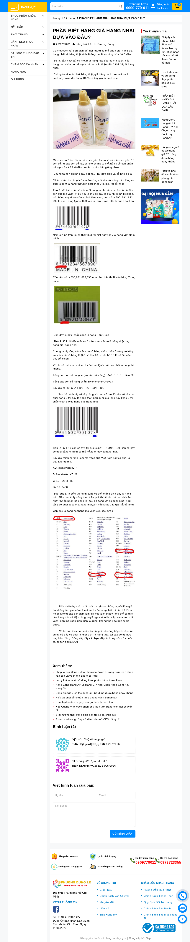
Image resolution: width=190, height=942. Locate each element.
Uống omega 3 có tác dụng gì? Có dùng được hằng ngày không (94, 692)
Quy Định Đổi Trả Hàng (158, 902)
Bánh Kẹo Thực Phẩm (22, 43)
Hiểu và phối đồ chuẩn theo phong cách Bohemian (86, 697)
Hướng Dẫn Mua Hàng (157, 889)
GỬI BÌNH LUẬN (122, 833)
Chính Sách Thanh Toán (158, 895)
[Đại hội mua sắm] (160, 206)
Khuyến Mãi (107, 902)
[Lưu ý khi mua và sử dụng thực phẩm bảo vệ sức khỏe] (150, 78)
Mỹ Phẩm (17, 26)
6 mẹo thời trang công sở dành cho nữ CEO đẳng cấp (88, 719)
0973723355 (169, 862)
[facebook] (57, 909)
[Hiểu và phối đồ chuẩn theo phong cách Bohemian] (150, 175)
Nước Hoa (18, 71)
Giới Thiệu (106, 889)
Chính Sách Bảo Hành (157, 908)
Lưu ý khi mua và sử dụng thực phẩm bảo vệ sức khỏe (89, 680)
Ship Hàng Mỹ (108, 914)
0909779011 (145, 862)
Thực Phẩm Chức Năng (23, 17)
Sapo (149, 938)
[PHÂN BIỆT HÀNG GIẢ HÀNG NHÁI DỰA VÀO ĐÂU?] (150, 99)
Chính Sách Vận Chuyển (115, 895)
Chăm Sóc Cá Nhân (24, 64)
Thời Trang (19, 34)
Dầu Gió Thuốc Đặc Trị (25, 55)
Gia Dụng (17, 79)
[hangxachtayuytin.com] (72, 883)
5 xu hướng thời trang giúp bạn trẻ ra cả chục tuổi (86, 714)
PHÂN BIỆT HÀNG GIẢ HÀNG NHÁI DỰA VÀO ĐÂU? (168, 103)
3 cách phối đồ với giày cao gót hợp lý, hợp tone (85, 701)
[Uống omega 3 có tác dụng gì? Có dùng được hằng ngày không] (150, 151)
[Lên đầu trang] (183, 935)
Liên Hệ (104, 908)
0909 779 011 (137, 8)
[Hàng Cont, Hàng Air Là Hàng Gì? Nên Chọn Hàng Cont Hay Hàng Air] (150, 123)
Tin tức (72, 18)
